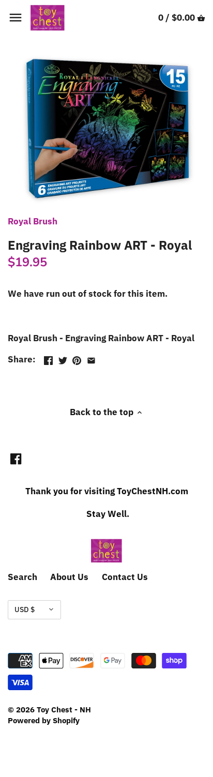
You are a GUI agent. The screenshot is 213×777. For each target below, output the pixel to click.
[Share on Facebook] (48, 358)
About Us (69, 577)
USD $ (24, 609)
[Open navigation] (15, 17)
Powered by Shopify (44, 720)
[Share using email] (91, 358)
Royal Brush (32, 221)
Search (22, 577)
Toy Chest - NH (64, 709)
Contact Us (125, 577)
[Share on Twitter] (62, 358)
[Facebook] (15, 458)
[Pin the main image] (76, 358)
